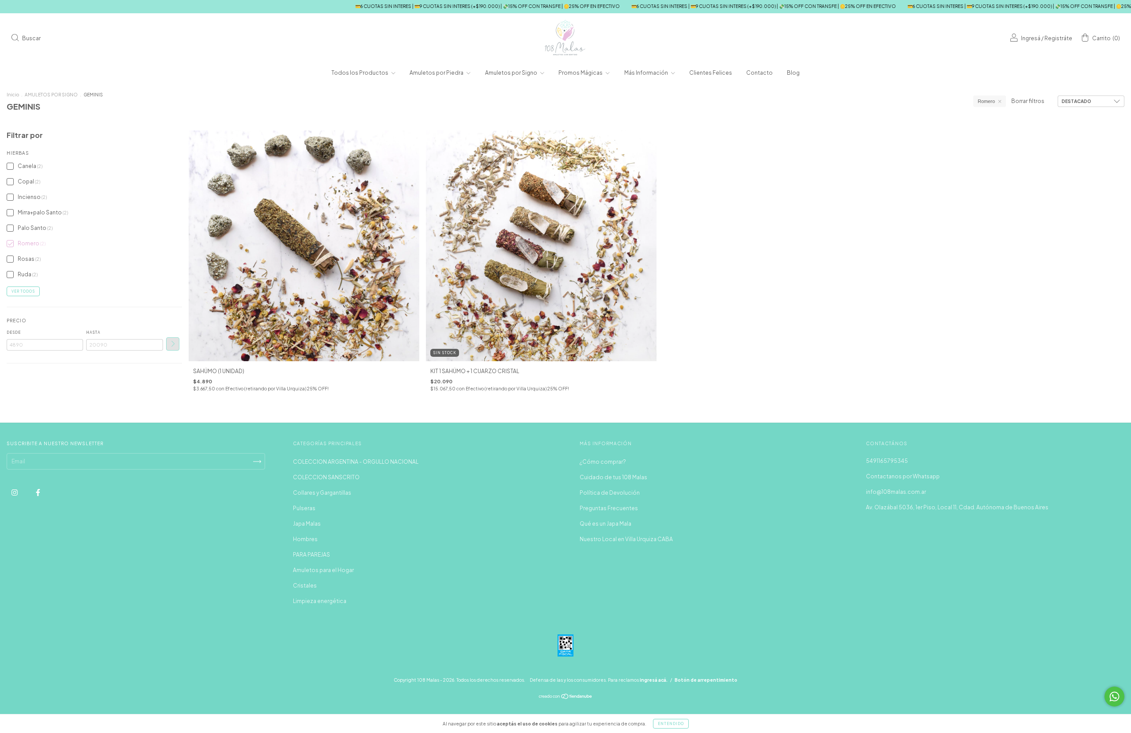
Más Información (646, 72)
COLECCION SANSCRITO (326, 477)
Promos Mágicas (580, 72)
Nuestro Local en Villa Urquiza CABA (626, 539)
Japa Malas (307, 523)
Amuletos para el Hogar (323, 570)
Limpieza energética (319, 601)
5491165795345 (887, 461)
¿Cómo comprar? (603, 461)
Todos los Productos (360, 72)
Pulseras (304, 508)
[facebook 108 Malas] (38, 492)
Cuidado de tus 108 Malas (613, 477)
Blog (793, 72)
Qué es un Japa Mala (605, 523)
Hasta (93, 332)
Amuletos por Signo (511, 72)
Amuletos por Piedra (437, 72)
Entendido (671, 724)
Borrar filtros (1027, 101)
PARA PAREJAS (311, 554)
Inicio (13, 94)
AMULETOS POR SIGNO (51, 94)
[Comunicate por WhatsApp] (1114, 696)
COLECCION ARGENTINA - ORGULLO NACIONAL (355, 461)
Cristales (305, 585)
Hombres (305, 539)
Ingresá (1030, 38)
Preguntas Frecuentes (609, 508)
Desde (14, 332)
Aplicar (172, 344)
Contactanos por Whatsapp (903, 476)
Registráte (1058, 38)
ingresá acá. (654, 680)
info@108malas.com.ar (896, 492)
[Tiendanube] (565, 697)
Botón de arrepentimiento (706, 680)
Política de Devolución (610, 492)
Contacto (759, 72)
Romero (986, 101)
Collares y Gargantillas (322, 492)
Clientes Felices (710, 72)
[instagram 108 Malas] (15, 492)
